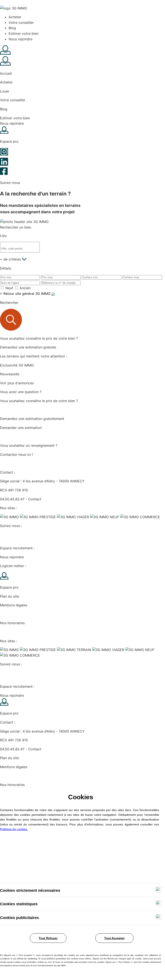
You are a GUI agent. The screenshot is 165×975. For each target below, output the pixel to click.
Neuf (9, 288)
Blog (12, 28)
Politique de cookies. (14, 829)
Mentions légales (13, 605)
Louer (4, 91)
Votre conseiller (21, 22)
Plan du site (9, 596)
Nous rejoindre (20, 39)
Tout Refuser (48, 938)
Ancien (25, 288)
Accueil (6, 73)
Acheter (15, 17)
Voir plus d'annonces (17, 383)
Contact (34, 499)
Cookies (6, 614)
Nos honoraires (12, 623)
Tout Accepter (114, 938)
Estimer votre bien (23, 33)
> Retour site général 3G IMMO (26, 293)
